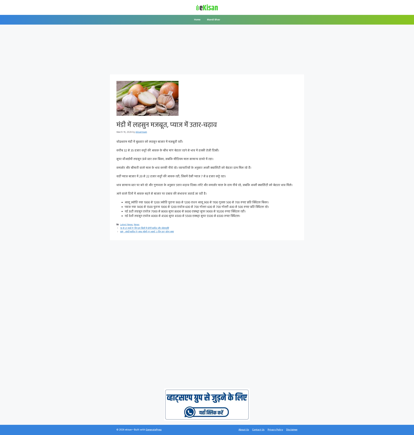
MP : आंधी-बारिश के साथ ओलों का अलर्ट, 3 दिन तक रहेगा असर (147, 232)
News (136, 225)
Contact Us (258, 430)
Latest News (126, 225)
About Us (244, 430)
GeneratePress (154, 430)
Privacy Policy (275, 430)
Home (197, 20)
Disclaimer (292, 430)
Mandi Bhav (213, 20)
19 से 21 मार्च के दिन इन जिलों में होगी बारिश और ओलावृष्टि (144, 228)
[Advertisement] (207, 50)
